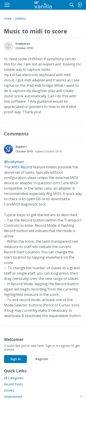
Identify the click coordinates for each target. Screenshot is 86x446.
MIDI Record (21, 167)
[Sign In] (80, 5)
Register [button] (42, 359)
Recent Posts (13, 384)
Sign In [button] (15, 359)
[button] (8, 46)
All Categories (14, 378)
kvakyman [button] (22, 44)
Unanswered (43, 396)
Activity (9, 390)
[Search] (72, 5)
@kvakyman (14, 161)
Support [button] (21, 146)
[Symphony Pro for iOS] (43, 5)
